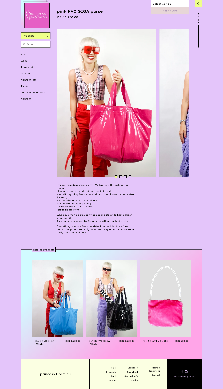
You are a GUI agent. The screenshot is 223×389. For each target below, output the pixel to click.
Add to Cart (170, 10)
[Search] (24, 44)
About (25, 60)
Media (25, 86)
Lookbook (27, 67)
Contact (26, 98)
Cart (23, 54)
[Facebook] (182, 372)
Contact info (29, 79)
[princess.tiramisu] (37, 15)
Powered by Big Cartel (184, 377)
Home (113, 368)
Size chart (27, 73)
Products (28, 36)
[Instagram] (186, 372)
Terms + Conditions (33, 92)
